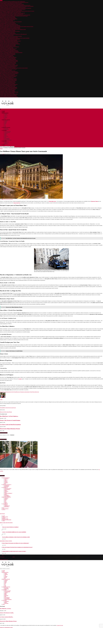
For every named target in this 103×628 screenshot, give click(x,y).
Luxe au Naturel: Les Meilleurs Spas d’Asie (7, 86)
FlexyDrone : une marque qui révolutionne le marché (9, 24)
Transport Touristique (8, 493)
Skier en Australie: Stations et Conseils (6, 20)
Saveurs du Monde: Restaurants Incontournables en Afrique (10, 28)
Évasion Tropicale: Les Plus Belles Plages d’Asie (8, 48)
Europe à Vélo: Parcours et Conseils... (7, 612)
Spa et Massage (7, 138)
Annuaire (3, 517)
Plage (5, 123)
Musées (5, 142)
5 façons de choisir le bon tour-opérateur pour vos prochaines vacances (12, 4)
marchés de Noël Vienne (12, 391)
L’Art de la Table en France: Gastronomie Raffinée (8, 18)
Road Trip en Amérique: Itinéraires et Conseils (8, 76)
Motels (5, 135)
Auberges (6, 133)
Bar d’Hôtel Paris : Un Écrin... (5, 608)
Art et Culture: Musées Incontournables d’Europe (8, 79)
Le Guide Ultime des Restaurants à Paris (7, 77)
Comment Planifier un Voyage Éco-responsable (8, 23)
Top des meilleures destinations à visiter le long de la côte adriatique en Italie (13, 29)
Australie (5, 116)
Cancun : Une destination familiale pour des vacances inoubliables (11, 52)
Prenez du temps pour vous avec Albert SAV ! (8, 58)
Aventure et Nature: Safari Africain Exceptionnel (8, 94)
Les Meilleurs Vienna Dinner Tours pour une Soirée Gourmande (11, 36)
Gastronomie (6, 141)
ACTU (3, 509)
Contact (3, 144)
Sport (5, 126)
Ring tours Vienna (94, 201)
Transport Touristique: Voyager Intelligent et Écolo (8, 88)
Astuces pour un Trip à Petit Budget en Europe (8, 62)
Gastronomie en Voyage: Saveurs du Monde (7, 16)
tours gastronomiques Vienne (27, 391)
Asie (5, 115)
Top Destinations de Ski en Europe (6, 69)
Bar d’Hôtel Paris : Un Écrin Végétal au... (9, 416)
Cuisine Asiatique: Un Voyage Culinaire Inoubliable (9, 71)
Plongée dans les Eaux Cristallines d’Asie (7, 56)
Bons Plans (6, 128)
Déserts (5, 121)
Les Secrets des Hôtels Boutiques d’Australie (7, 30)
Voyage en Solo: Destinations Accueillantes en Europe (9, 42)
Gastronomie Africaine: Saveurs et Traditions (7, 91)
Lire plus (61, 625)
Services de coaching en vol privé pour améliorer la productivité (11, 21)
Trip (5, 125)
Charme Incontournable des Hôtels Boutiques (7, 49)
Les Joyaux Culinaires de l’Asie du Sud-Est (7, 22)
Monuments (6, 143)
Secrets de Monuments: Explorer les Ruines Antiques (9, 96)
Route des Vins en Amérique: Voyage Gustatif (8, 44)
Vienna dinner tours (52, 201)
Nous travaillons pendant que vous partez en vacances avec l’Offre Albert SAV (13, 34)
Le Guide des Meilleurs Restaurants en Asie (7, 19)
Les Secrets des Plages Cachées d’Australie (7, 90)
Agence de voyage (7, 131)
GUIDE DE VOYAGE (6, 127)
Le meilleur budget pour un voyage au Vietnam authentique (10, 27)
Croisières (6, 120)
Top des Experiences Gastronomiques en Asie (8, 82)
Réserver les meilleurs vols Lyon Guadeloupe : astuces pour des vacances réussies (14, 67)
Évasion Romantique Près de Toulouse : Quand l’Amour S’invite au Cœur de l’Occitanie (15, 14)
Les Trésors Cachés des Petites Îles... (6, 616)
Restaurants (6, 136)
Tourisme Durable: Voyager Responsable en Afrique (9, 60)
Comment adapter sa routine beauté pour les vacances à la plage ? (11, 3)
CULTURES (5, 503)
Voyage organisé (7, 132)
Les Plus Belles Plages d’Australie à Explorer (7, 70)
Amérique (6, 114)
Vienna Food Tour (16, 202)
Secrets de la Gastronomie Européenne (6, 55)
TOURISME (4, 130)
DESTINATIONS (5, 477)
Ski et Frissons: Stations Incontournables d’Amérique (9, 50)
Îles (4, 118)
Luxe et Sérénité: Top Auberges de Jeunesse (7, 74)
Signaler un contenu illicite (6, 519)
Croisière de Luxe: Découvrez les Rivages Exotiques (9, 61)
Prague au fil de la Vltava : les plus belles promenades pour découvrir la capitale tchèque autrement (16, 6)
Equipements (6, 129)
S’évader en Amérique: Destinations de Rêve (7, 81)
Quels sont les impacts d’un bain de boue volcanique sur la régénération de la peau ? (14, 2)
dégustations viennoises (4, 391)
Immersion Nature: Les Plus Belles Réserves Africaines (9, 51)
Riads (5, 137)
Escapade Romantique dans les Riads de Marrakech (8, 84)
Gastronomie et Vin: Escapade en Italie (6, 47)
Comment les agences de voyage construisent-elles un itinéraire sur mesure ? (13, 7)
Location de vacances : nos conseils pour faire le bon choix (10, 43)
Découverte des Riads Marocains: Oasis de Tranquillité (9, 72)
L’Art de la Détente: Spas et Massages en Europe (8, 95)
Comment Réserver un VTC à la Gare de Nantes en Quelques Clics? (11, 13)
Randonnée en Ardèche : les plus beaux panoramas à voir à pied (11, 10)
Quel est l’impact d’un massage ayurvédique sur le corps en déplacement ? (12, 1)
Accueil (3, 111)
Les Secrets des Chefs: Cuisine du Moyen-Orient (8, 80)
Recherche (12, 146)
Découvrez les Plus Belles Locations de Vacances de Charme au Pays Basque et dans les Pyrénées (16, 26)
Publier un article (5, 516)
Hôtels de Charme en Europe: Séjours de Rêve (8, 17)
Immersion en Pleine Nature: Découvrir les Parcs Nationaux (10, 25)
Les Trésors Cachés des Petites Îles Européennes (8, 57)
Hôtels (5, 134)
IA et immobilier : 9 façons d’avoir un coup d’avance (9, 37)
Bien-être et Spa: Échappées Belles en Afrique (8, 45)
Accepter (58, 625)
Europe (5, 117)
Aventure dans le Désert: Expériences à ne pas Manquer (9, 46)
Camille (1, 399)
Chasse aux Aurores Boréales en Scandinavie (7, 54)
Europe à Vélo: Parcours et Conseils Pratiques (8, 33)
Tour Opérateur (7, 489)
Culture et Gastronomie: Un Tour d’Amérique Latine (9, 65)
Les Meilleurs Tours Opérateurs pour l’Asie (7, 32)
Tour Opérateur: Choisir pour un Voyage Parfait (8, 63)
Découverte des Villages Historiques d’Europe (8, 89)
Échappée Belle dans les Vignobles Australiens (8, 59)
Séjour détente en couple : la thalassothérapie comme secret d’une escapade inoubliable (14, 38)
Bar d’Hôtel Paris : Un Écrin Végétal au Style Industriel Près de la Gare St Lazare (14, 15)
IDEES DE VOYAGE (6, 119)
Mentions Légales (5, 518)
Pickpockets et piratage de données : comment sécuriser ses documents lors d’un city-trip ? (15, 5)
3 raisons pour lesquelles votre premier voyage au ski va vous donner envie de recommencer (15, 8)
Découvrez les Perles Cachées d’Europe (7, 35)
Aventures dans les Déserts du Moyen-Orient (7, 53)
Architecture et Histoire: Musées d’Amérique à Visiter (9, 92)
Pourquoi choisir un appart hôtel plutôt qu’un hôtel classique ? (10, 40)
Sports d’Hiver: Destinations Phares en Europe (8, 85)
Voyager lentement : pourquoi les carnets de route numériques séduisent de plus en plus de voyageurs (17, 11)
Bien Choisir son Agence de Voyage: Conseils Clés (8, 73)
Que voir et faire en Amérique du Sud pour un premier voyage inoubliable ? (13, 9)
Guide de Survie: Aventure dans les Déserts (7, 83)
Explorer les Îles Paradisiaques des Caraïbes (7, 64)
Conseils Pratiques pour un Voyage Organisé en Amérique (10, 31)
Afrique (6, 480)
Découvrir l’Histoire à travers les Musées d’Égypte (8, 75)
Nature (5, 122)
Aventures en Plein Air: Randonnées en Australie (8, 78)
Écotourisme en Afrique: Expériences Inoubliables (8, 87)
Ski (4, 124)
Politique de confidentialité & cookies (6, 627)
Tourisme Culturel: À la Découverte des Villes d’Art (9, 41)
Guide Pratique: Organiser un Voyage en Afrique (8, 68)
